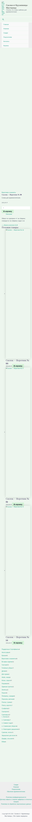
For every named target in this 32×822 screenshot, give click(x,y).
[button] (3, 19)
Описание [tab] (9, 214)
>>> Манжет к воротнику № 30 (10, 225)
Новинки (6, 29)
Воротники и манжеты (9, 192)
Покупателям (7, 37)
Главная (6, 24)
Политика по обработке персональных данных (16, 804)
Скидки (5, 33)
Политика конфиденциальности (16, 797)
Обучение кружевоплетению (16, 791)
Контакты (6, 41)
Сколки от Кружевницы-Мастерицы (17, 6)
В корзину (7, 211)
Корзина (6, 45)
